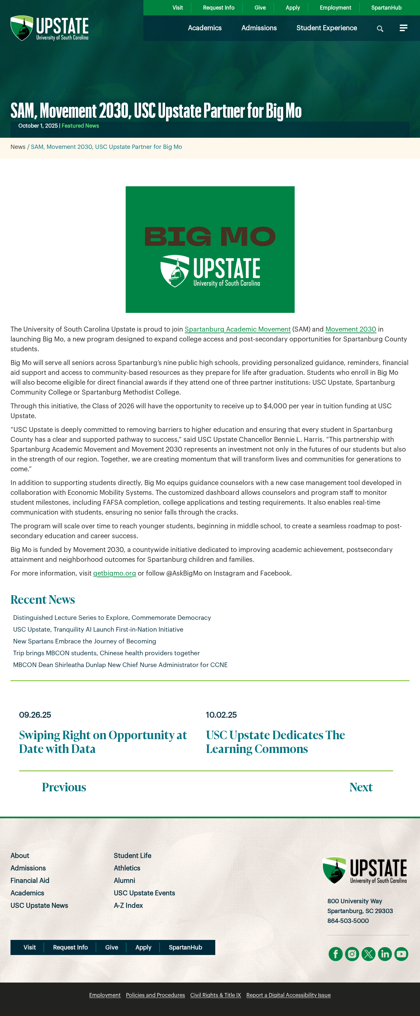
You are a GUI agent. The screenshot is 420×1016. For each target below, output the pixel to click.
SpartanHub (386, 7)
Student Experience (327, 28)
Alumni (124, 881)
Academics (205, 28)
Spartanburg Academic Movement (238, 329)
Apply (293, 7)
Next (361, 786)
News (18, 147)
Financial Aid (30, 881)
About (19, 856)
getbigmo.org (114, 573)
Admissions (259, 28)
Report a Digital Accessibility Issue (288, 995)
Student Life (132, 856)
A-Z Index (128, 906)
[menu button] (402, 28)
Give (260, 7)
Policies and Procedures (155, 995)
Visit (178, 7)
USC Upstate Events (144, 893)
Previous (64, 786)
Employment (335, 7)
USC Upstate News (39, 906)
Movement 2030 (351, 329)
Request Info (219, 7)
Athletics (127, 868)
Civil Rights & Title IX (215, 995)
